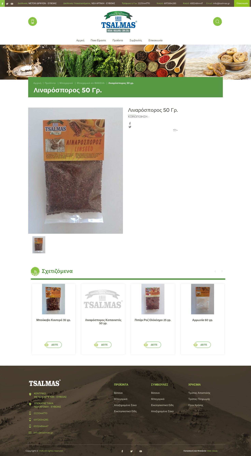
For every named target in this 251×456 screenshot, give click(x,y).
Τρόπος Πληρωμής (199, 399)
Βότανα (118, 392)
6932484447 (196, 3)
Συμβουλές (136, 40)
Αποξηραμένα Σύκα (125, 405)
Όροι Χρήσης (195, 405)
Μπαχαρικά (66, 83)
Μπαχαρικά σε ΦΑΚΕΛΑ (90, 83)
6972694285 (170, 3)
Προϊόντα (118, 40)
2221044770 (144, 3)
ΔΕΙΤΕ (54, 344)
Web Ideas (212, 451)
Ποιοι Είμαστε (98, 40)
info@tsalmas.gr (221, 3)
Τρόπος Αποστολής (199, 392)
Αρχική (80, 40)
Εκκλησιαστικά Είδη (125, 411)
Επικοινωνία (156, 40)
